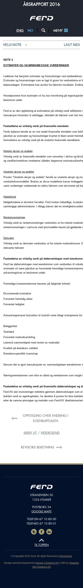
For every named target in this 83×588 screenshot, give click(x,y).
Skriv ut (30, 433)
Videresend (50, 433)
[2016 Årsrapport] (41, 19)
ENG (20, 30)
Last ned (72, 44)
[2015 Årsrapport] (41, 487)
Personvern (65, 556)
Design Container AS (46, 563)
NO (30, 30)
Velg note (12, 44)
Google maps (41, 511)
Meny (57, 30)
